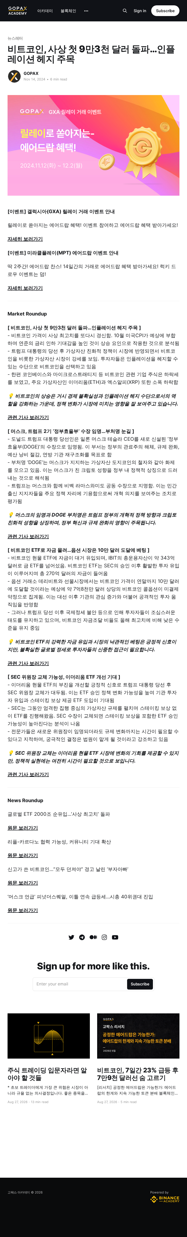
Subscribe (165, 10)
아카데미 (45, 10)
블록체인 (68, 10)
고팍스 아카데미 (19, 1192)
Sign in (140, 10)
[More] (86, 11)
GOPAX (31, 73)
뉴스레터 (15, 38)
